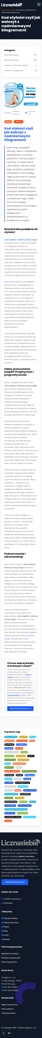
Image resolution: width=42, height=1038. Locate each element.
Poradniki (8, 783)
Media (18, 767)
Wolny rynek (9, 813)
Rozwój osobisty (11, 794)
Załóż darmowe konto (19, 708)
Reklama (8, 790)
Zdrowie (19, 122)
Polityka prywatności (10, 958)
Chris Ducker (22, 741)
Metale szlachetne (12, 771)
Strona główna (6, 10)
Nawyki (19, 775)
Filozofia (19, 748)
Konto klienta (7, 1009)
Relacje (18, 790)
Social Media (25, 794)
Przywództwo (10, 786)
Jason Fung (9, 281)
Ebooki (6, 939)
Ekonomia (9, 748)
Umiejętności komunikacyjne (16, 809)
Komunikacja (10, 760)
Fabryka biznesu (10, 922)
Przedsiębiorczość (22, 783)
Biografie (23, 737)
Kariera (31, 756)
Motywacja (9, 775)
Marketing (9, 767)
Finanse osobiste (11, 752)
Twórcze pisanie (25, 806)
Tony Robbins (10, 806)
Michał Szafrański (29, 771)
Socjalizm (8, 798)
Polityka (27, 779)
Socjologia (19, 798)
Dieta (8, 122)
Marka (7, 764)
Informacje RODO (9, 962)
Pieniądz (8, 779)
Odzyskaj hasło (8, 1013)
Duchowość (9, 745)
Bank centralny (11, 737)
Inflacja (24, 752)
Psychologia (23, 786)
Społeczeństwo (10, 802)
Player (6, 927)
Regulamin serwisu (10, 953)
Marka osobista (19, 764)
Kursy (6, 935)
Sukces (32, 802)
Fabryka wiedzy (10, 918)
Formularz (8, 903)
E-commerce (21, 745)
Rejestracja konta (9, 1004)
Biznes (32, 737)
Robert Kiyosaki (30, 790)
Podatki (18, 779)
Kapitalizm (21, 756)
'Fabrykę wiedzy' (13, 695)
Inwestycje (9, 756)
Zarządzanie (22, 813)
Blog (13, 10)
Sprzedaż (23, 802)
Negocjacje (30, 775)
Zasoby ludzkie (29, 817)
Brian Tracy (9, 741)
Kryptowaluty (23, 760)
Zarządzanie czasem (13, 817)
